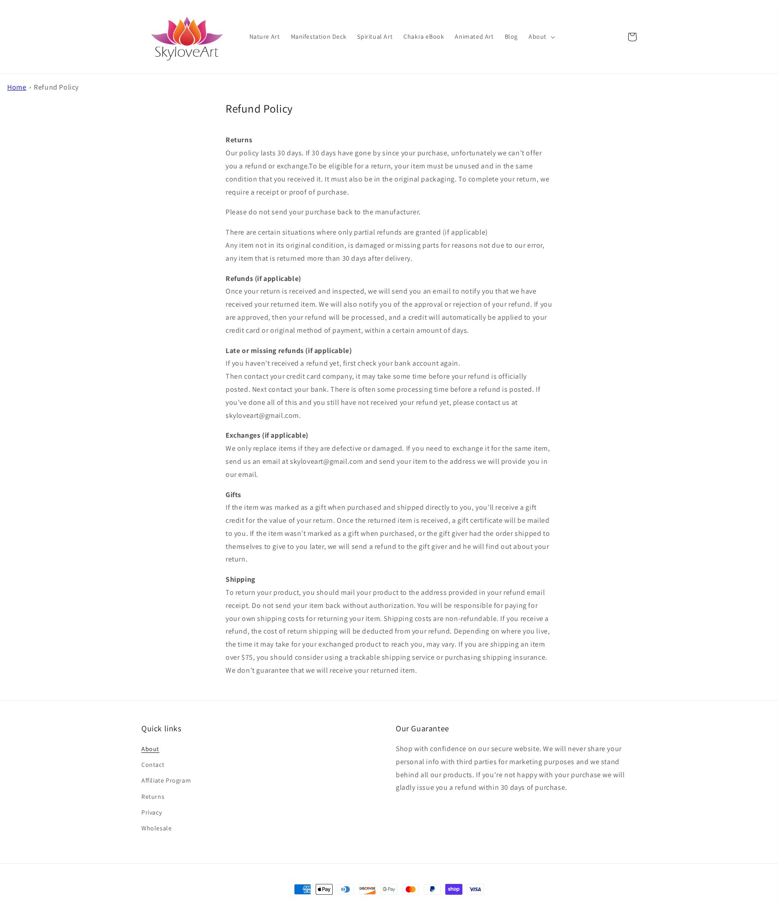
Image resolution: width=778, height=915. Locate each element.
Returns (152, 797)
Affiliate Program (166, 780)
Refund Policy (56, 87)
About (150, 749)
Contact (152, 765)
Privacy (151, 812)
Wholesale (156, 828)
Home (16, 87)
